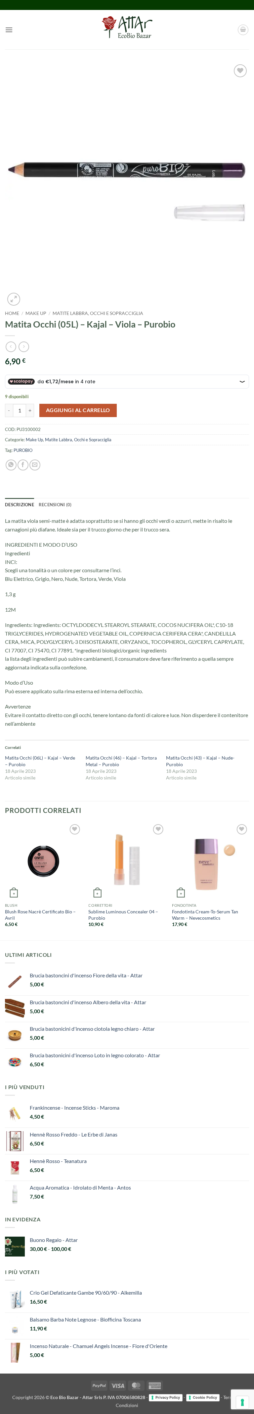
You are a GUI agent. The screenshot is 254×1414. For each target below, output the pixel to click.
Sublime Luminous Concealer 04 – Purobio (123, 915)
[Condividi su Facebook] (23, 465)
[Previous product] (24, 346)
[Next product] (11, 346)
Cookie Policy (205, 1397)
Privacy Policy (167, 1397)
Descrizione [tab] (19, 504)
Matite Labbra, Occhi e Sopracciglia (98, 313)
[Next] (249, 881)
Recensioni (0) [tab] (55, 504)
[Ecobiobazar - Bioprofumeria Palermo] (127, 29)
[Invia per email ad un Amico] (34, 465)
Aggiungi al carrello (78, 410)
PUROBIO (23, 450)
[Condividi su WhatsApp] (11, 465)
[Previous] (5, 881)
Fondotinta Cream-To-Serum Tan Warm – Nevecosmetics (205, 915)
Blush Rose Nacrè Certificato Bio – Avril (40, 915)
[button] (9, 30)
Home (12, 313)
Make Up (35, 313)
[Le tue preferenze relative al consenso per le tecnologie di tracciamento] (242, 1402)
